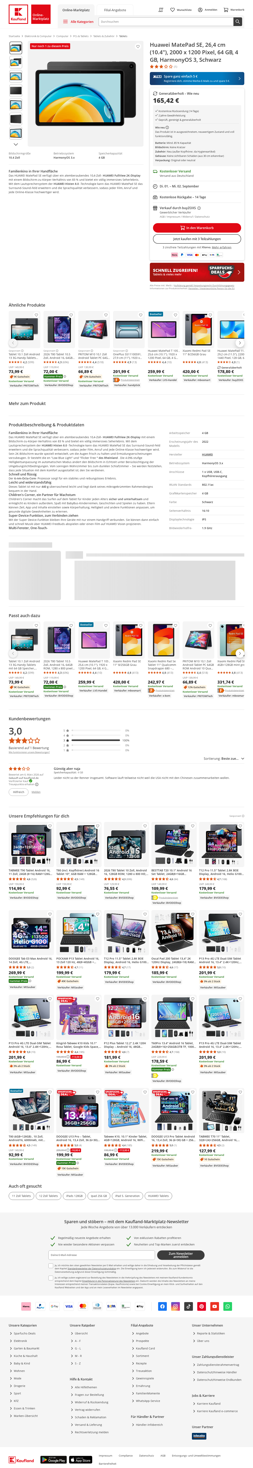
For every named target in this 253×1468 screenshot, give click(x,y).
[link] (115, 9)
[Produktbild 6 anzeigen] (15, 119)
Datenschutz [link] (146, 1455)
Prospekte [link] (142, 1341)
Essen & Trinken (24, 1408)
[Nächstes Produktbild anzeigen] (16, 144)
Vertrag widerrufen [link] (87, 1410)
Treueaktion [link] (144, 1371)
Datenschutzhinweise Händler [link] (217, 1372)
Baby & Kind (22, 1363)
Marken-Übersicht (26, 1416)
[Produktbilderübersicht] (16, 94)
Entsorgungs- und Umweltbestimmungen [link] (196, 1455)
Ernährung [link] (143, 1386)
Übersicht (81, 1333)
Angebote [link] (142, 1333)
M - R (78, 1356)
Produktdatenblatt (130, 379)
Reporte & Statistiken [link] (211, 1333)
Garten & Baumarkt (26, 1348)
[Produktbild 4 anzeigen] (15, 90)
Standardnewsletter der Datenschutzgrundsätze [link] (92, 1268)
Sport (17, 1393)
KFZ (16, 1401)
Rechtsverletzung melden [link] (92, 1432)
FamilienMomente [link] (148, 1393)
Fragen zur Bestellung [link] (89, 1395)
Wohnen (19, 1371)
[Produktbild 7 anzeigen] (15, 133)
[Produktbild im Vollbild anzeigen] (85, 94)
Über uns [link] (203, 1341)
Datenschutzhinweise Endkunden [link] (219, 1380)
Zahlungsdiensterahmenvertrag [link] (218, 1365)
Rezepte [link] (141, 1363)
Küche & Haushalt (26, 1356)
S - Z (78, 1363)
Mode (17, 1378)
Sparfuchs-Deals (25, 1333)
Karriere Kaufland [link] (209, 1403)
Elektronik (20, 1341)
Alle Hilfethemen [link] (86, 1387)
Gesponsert (14, 351)
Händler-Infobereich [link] (149, 1425)
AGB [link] (162, 1455)
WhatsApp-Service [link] (148, 1401)
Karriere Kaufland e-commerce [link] (217, 1411)
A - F (78, 1341)
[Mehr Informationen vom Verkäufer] (168, 127)
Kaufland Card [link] (145, 1348)
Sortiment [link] (142, 1356)
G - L (78, 1348)
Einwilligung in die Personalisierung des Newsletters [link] (108, 1280)
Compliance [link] (126, 1455)
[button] (96, 730)
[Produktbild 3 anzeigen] (15, 76)
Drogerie (19, 1386)
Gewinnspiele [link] (145, 1378)
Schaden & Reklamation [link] (90, 1417)
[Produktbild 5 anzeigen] (15, 104)
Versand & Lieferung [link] (88, 1425)
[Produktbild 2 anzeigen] (15, 62)
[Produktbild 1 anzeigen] (15, 48)
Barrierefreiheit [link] (107, 1463)
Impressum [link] (105, 1455)
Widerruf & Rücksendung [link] (91, 1402)
